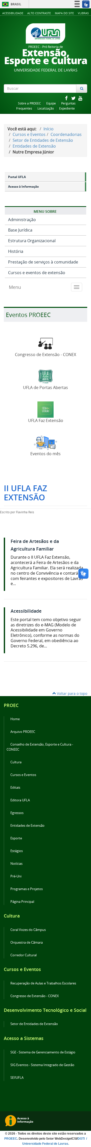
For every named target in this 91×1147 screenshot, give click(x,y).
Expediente (67, 108)
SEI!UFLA (17, 1077)
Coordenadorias (66, 134)
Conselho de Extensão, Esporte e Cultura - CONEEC (40, 747)
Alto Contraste (39, 13)
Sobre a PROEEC (29, 103)
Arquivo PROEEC (22, 732)
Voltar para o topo (71, 693)
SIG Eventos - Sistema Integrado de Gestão (42, 1065)
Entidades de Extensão (34, 146)
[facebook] (66, 98)
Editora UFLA (20, 800)
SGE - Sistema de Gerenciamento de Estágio (42, 1052)
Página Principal (22, 901)
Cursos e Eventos (29, 134)
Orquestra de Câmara (26, 942)
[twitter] (73, 98)
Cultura (15, 762)
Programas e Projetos (26, 889)
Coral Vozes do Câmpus (28, 930)
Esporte (16, 838)
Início (48, 129)
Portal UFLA (17, 177)
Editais (15, 787)
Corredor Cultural (23, 955)
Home (15, 719)
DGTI (81, 1138)
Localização (45, 108)
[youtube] (80, 98)
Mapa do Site (64, 13)
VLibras (83, 13)
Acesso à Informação (23, 186)
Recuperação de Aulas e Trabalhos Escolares (43, 983)
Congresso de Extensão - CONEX (34, 996)
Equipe (51, 103)
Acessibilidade (12, 13)
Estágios (16, 851)
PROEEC (10, 1138)
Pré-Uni (15, 876)
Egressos (17, 813)
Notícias (16, 863)
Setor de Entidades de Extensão (43, 140)
